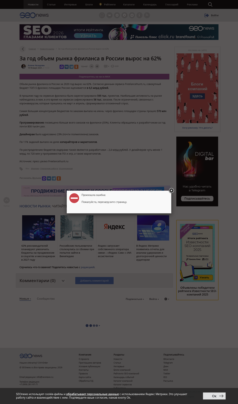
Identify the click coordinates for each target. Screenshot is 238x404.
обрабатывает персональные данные (92, 394)
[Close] (171, 191)
